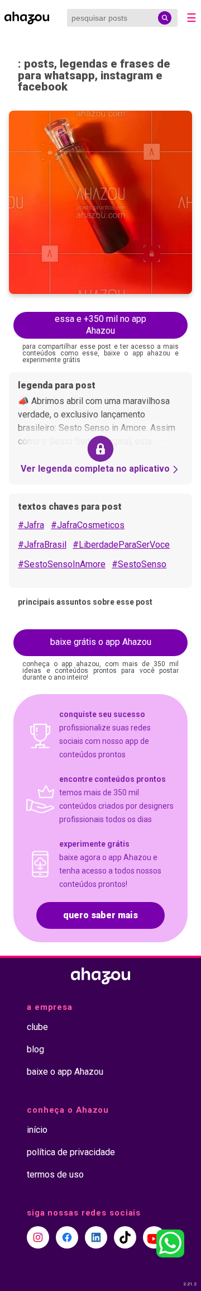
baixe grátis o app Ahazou (100, 642)
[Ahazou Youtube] (154, 1237)
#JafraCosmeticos (88, 525)
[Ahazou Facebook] (67, 1237)
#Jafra (31, 525)
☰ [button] (191, 18)
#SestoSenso (139, 564)
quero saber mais (100, 915)
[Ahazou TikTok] (125, 1237)
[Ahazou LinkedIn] (96, 1237)
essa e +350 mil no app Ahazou (100, 325)
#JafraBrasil (42, 544)
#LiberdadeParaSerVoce (121, 544)
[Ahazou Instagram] (38, 1237)
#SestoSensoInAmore (62, 564)
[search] (164, 18)
